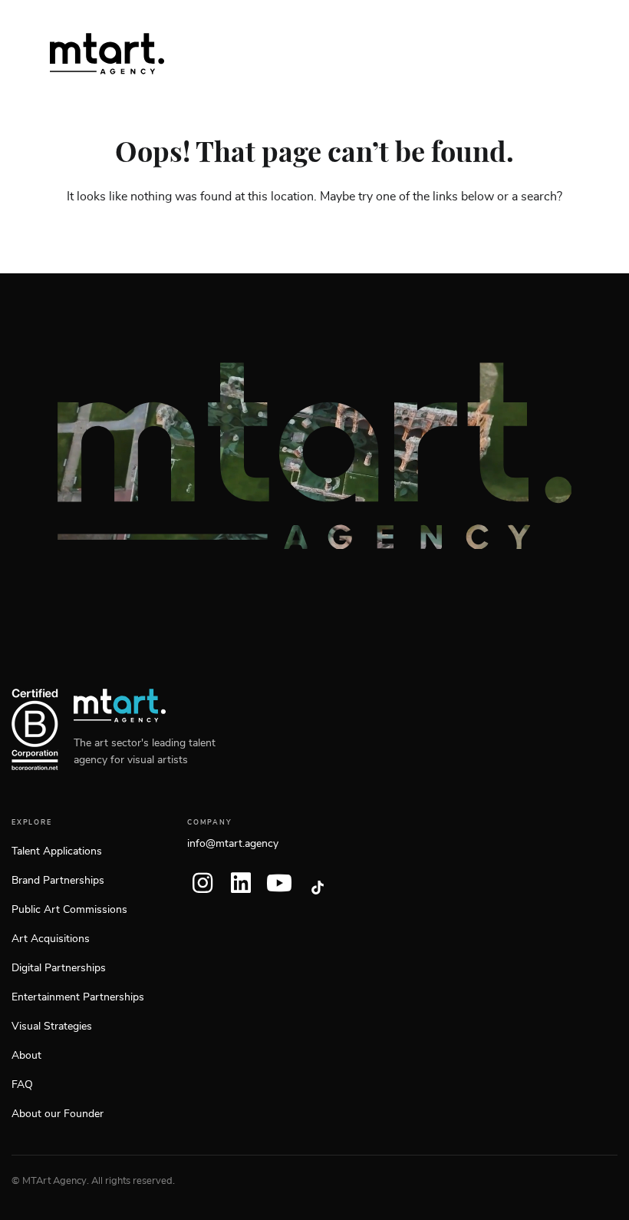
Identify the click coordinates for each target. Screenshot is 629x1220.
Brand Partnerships (58, 880)
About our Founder (58, 1114)
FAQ (22, 1084)
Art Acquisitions (51, 939)
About (26, 1055)
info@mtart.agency (232, 843)
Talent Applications (57, 851)
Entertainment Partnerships (78, 997)
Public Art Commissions (69, 909)
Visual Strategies (52, 1026)
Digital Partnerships (59, 968)
